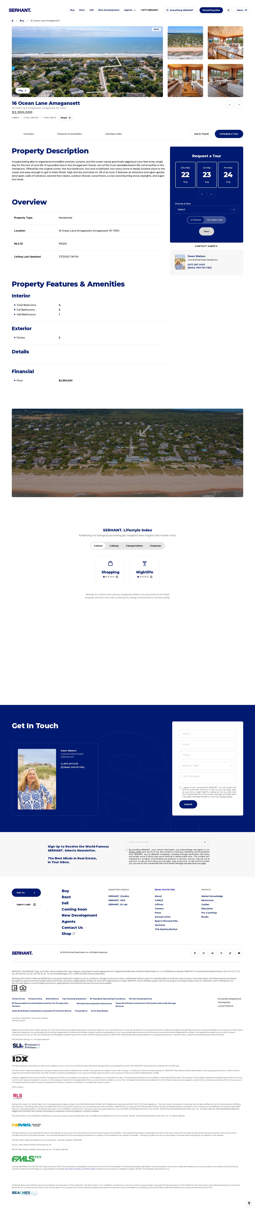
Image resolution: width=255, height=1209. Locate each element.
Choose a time (183, 203)
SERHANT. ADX (116, 900)
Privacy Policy (226, 796)
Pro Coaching (209, 912)
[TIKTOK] (230, 953)
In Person (196, 220)
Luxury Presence (225, 1006)
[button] (180, 10)
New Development (108, 10)
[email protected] (165, 890)
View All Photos (223, 80)
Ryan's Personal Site (166, 921)
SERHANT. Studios (118, 896)
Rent (82, 10)
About (158, 896)
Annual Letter (163, 917)
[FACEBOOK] (195, 953)
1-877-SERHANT (149, 10)
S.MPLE (159, 900)
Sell (91, 10)
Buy (72, 10)
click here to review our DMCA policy (80, 1169)
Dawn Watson (68, 750)
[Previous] (202, 194)
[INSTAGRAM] (204, 953)
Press (158, 912)
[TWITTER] (221, 953)
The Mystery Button (166, 929)
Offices (159, 904)
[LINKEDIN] (212, 953)
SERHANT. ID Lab (117, 904)
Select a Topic (190, 765)
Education (207, 908)
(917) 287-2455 (70, 764)
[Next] (211, 194)
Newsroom (207, 900)
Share (64, 117)
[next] (239, 105)
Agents (128, 10)
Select (181, 209)
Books (205, 917)
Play (20, 90)
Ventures (160, 925)
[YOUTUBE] (239, 953)
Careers (159, 908)
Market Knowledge (212, 896)
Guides (205, 904)
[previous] (229, 105)
